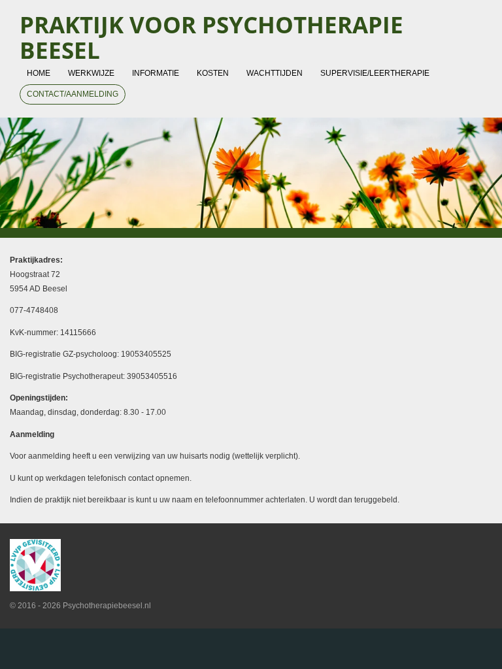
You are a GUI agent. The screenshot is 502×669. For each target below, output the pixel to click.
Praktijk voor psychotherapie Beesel (211, 37)
